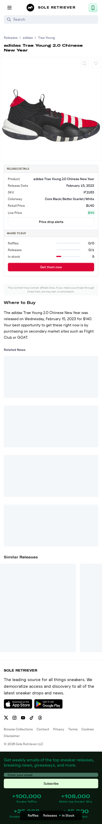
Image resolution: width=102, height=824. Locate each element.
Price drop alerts (51, 222)
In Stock (68, 815)
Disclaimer (12, 736)
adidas (28, 37)
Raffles (33, 815)
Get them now (51, 267)
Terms (73, 729)
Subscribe (51, 783)
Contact (43, 729)
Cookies (87, 729)
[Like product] (96, 63)
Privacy (58, 729)
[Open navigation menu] (9, 7)
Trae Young (46, 37)
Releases (11, 37)
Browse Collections (18, 729)
